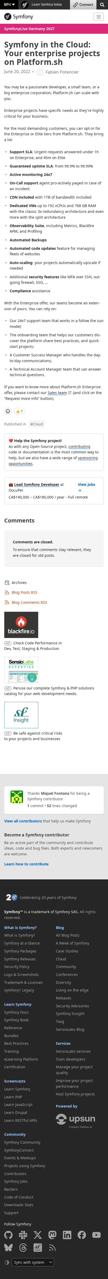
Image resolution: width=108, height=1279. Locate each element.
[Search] (102, 4)
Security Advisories (72, 1005)
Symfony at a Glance (22, 943)
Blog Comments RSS (29, 602)
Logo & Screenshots (21, 974)
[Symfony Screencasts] (38, 1247)
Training (11, 1051)
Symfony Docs (16, 1012)
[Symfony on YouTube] (96, 1235)
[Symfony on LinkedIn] (67, 1235)
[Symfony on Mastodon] (52, 1235)
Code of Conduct (18, 1197)
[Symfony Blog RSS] (52, 1247)
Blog (60, 927)
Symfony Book (16, 1019)
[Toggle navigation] (99, 17)
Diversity (63, 982)
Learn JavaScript (18, 1104)
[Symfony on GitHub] (8, 1235)
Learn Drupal (15, 1112)
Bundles (11, 1035)
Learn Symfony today (46, 4)
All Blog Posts (67, 935)
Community (15, 1134)
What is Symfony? (20, 927)
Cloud (36, 424)
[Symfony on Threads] (23, 1247)
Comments (19, 520)
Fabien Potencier (62, 72)
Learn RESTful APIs (20, 1120)
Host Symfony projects (75, 1093)
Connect (86, 5)
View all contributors (23, 820)
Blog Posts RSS (24, 592)
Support (11, 1212)
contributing (79, 446)
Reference (13, 1027)
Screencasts (14, 1081)
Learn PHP (13, 1096)
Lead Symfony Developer (36, 484)
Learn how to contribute (26, 863)
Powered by (66, 1106)
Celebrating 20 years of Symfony (48, 897)
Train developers (70, 1059)
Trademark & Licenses (23, 982)
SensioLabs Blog (70, 1029)
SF (7, 4)
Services (63, 1043)
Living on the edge (72, 990)
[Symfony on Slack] (23, 1235)
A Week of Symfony (72, 943)
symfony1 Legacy (19, 990)
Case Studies (67, 951)
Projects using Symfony (24, 1165)
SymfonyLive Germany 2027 (29, 28)
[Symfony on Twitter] (38, 1235)
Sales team (57, 392)
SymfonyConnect (19, 1150)
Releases (63, 997)
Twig (60, 1021)
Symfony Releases (20, 958)
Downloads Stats (18, 1204)
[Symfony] (46, 17)
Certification (14, 1066)
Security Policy (16, 966)
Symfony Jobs (16, 1181)
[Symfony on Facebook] (82, 1235)
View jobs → (86, 487)
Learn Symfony (17, 1004)
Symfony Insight (70, 1013)
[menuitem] (28, 935)
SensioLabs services (73, 1051)
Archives (19, 582)
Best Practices (16, 1043)
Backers (11, 1189)
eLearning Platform (21, 1059)
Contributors (15, 1173)
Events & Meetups (20, 1157)
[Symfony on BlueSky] (8, 1247)
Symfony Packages (20, 951)
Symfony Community (22, 1142)
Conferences (67, 974)
